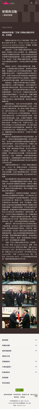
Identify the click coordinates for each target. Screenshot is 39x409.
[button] (36, 395)
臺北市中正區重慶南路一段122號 (22, 403)
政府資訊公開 (17, 394)
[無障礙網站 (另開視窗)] (19, 390)
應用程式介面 (25, 394)
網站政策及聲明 (8, 394)
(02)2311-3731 (21, 405)
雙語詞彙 (16, 397)
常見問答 (22, 397)
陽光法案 (33, 394)
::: (1, 1)
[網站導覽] (31, 3)
